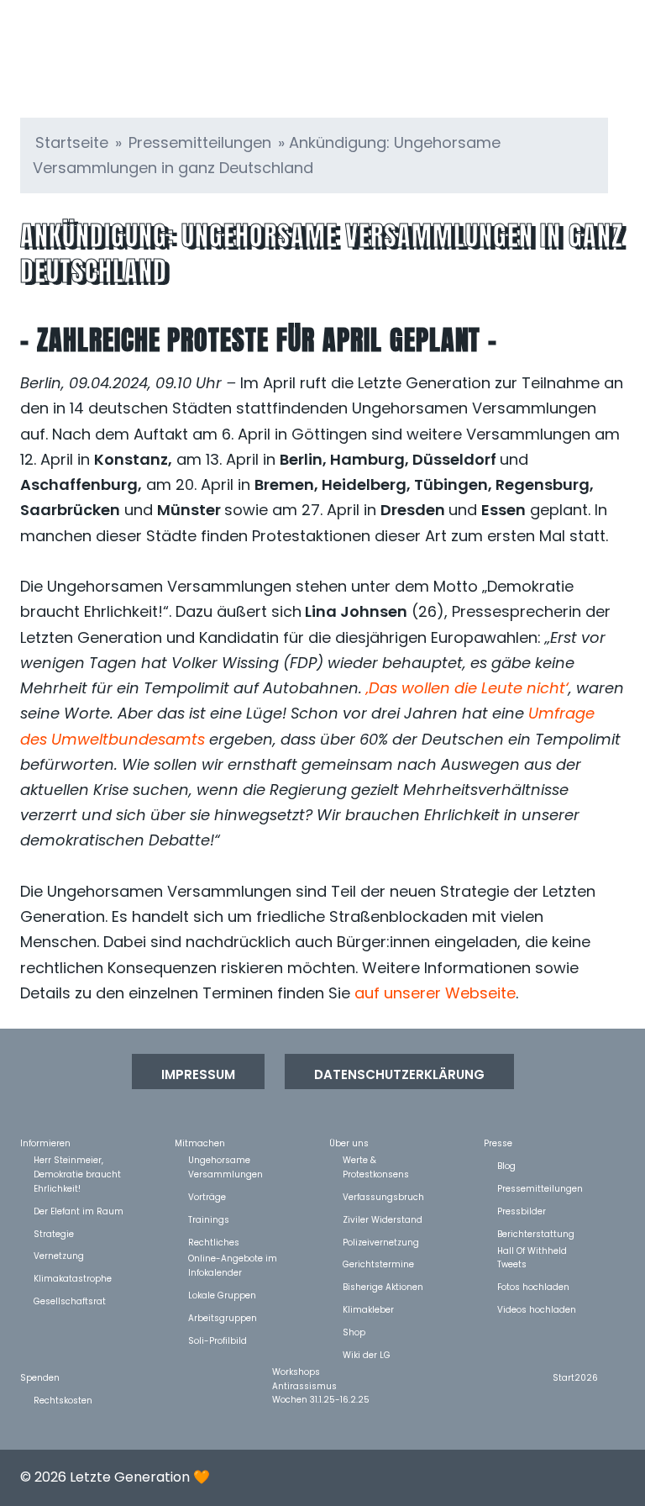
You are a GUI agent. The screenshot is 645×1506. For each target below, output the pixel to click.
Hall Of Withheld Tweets (532, 1250)
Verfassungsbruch (383, 1196)
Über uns (349, 1142)
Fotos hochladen (533, 1286)
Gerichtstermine (378, 1263)
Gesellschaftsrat (70, 1300)
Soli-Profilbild (217, 1340)
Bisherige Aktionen (383, 1286)
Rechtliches (213, 1241)
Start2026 (575, 1377)
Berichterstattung (535, 1233)
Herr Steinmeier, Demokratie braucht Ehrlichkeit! (77, 1159)
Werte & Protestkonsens (376, 1159)
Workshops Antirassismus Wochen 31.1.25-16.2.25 (321, 1371)
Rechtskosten (63, 1399)
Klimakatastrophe (73, 1277)
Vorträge (207, 1196)
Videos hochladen (536, 1308)
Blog (506, 1165)
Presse (498, 1142)
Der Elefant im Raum (78, 1210)
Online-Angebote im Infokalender (232, 1257)
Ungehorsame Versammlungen (225, 1159)
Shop (354, 1331)
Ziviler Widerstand (382, 1219)
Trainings (208, 1219)
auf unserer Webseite (435, 992)
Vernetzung (59, 1255)
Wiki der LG (367, 1354)
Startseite (71, 142)
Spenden (40, 1377)
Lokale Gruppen (222, 1294)
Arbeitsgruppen (222, 1317)
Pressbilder (521, 1210)
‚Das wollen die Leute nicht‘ (467, 687)
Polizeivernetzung (381, 1241)
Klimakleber (368, 1308)
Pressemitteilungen (199, 142)
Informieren (45, 1142)
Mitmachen (200, 1142)
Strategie (54, 1233)
